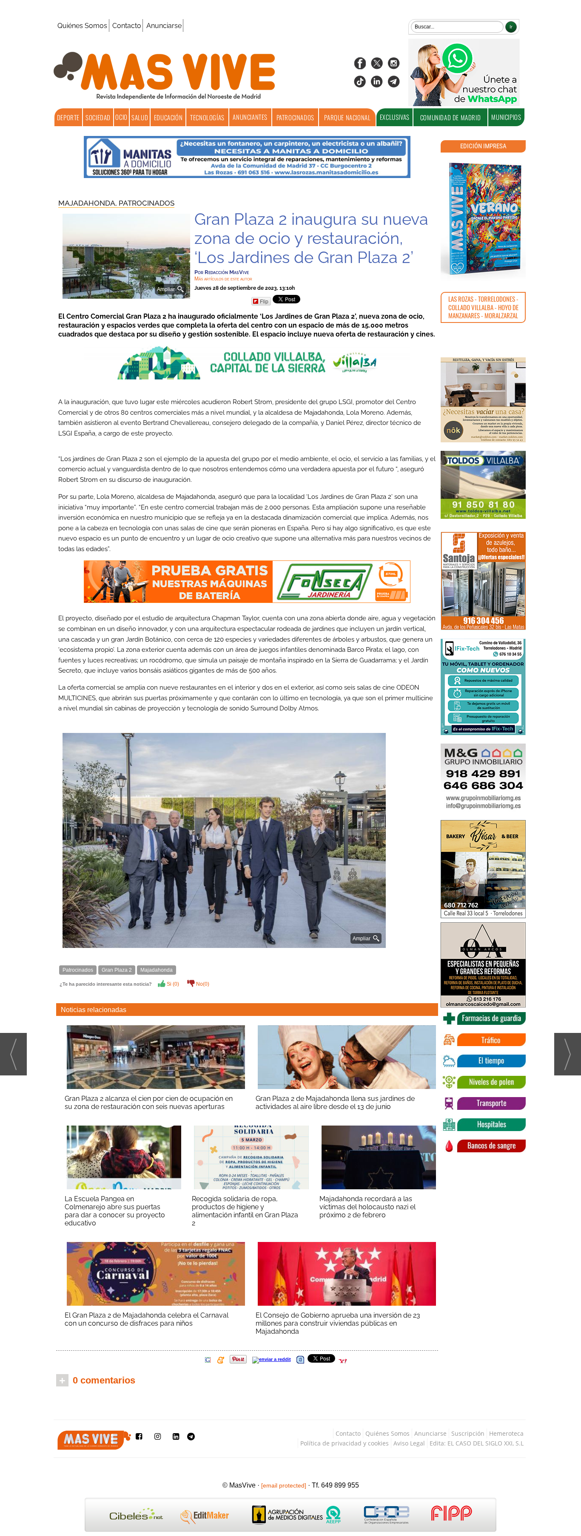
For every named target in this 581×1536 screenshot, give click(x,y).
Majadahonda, (88, 203)
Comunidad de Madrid (450, 117)
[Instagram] (393, 66)
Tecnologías (207, 117)
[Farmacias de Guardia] (483, 1018)
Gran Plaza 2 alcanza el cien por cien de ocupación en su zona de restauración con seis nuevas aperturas (149, 1103)
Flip (264, 301)
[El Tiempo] (483, 1060)
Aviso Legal (409, 1443)
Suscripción (467, 1433)
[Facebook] (359, 66)
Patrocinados (295, 117)
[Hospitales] (483, 1124)
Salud (139, 117)
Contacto (126, 26)
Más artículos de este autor (223, 278)
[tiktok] (359, 84)
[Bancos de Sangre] (483, 1145)
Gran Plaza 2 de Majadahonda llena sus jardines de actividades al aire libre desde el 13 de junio (335, 1103)
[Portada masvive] (483, 219)
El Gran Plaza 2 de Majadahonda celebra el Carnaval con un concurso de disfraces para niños (146, 1319)
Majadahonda (156, 970)
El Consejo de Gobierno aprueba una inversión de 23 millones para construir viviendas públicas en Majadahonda (338, 1323)
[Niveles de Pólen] (483, 1082)
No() (202, 984)
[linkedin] (376, 84)
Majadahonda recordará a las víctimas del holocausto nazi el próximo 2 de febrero (367, 1207)
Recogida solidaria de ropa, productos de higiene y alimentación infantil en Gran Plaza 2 (245, 1211)
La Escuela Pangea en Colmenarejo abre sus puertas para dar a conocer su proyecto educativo (115, 1211)
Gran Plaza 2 (117, 970)
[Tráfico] (483, 1039)
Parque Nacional (347, 117)
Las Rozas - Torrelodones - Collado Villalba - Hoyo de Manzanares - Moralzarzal (483, 307)
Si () (172, 984)
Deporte (68, 117)
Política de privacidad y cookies (344, 1443)
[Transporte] (483, 1103)
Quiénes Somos (82, 26)
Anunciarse (164, 26)
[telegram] (393, 84)
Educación (168, 117)
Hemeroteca (506, 1433)
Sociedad (98, 117)
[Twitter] (376, 66)
